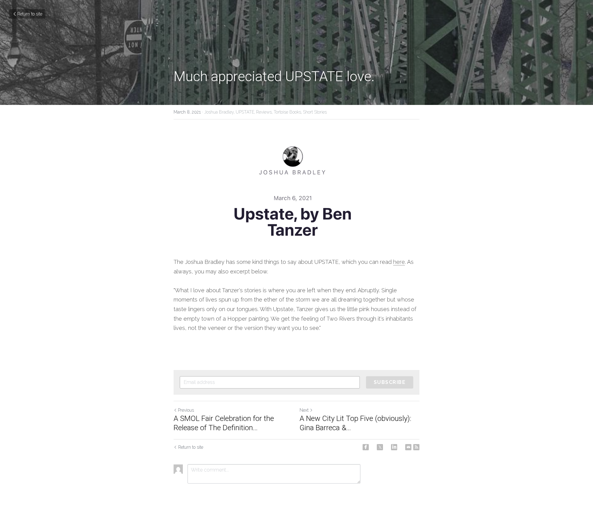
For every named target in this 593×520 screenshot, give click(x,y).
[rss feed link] (416, 447)
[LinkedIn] (394, 447)
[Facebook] (366, 447)
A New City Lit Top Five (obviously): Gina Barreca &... (355, 423)
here (399, 262)
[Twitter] (380, 447)
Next (304, 410)
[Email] (408, 447)
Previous (186, 410)
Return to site (29, 13)
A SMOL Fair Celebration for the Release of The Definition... (224, 423)
